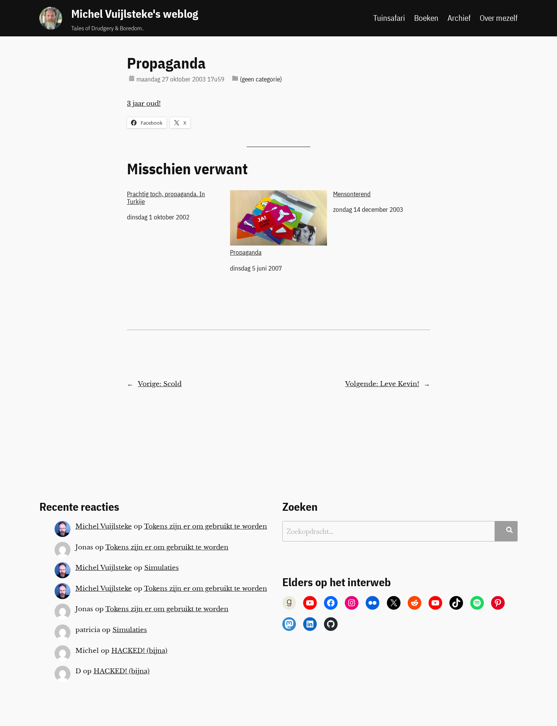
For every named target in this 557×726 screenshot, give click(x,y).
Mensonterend (352, 194)
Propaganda (166, 63)
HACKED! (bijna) (139, 651)
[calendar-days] (131, 78)
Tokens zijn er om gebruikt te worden (205, 526)
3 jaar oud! (144, 104)
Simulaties (161, 568)
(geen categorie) (261, 79)
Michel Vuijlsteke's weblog (134, 13)
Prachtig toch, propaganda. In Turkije (166, 197)
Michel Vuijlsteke (103, 526)
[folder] (235, 78)
